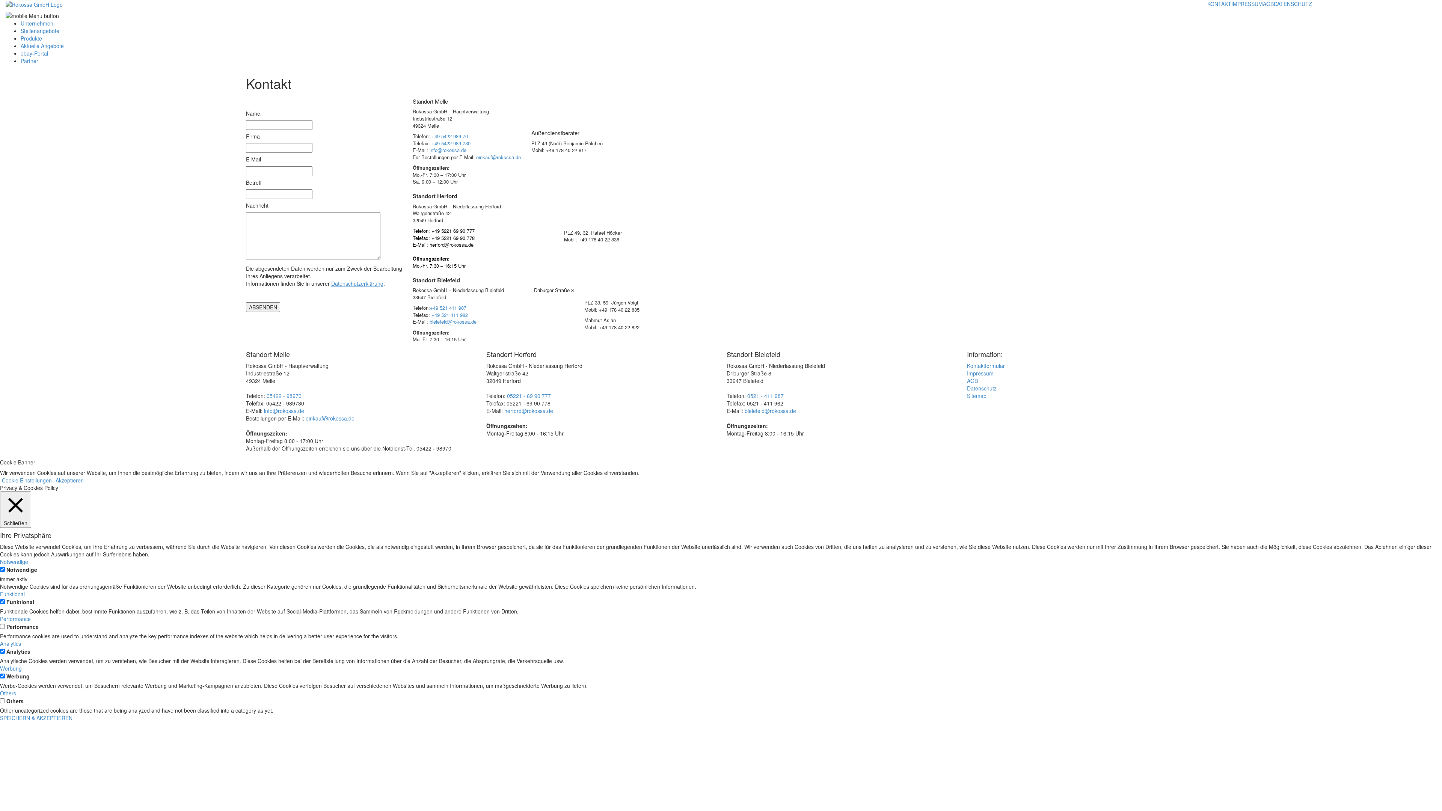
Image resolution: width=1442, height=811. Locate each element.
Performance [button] (15, 619)
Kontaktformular (986, 365)
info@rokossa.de (448, 150)
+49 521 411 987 (448, 307)
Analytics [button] (10, 643)
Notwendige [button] (14, 561)
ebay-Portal (34, 53)
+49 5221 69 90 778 (453, 237)
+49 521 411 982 (449, 314)
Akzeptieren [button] (70, 480)
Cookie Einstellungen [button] (27, 480)
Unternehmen (37, 23)
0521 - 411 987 (765, 395)
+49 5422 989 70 (449, 136)
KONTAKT (1219, 4)
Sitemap (976, 395)
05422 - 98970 (284, 395)
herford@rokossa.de (452, 244)
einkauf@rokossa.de (498, 157)
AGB (1268, 4)
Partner (29, 61)
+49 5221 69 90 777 (453, 230)
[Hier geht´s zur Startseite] (34, 4)
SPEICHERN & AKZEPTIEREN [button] (36, 718)
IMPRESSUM (1247, 4)
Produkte (31, 38)
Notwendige (21, 569)
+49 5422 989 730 (451, 143)
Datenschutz (982, 388)
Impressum (980, 373)
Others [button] (8, 693)
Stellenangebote (40, 31)
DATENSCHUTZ (1293, 4)
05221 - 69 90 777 (529, 395)
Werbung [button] (11, 668)
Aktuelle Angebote (42, 46)
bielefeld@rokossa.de (453, 321)
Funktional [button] (12, 594)
